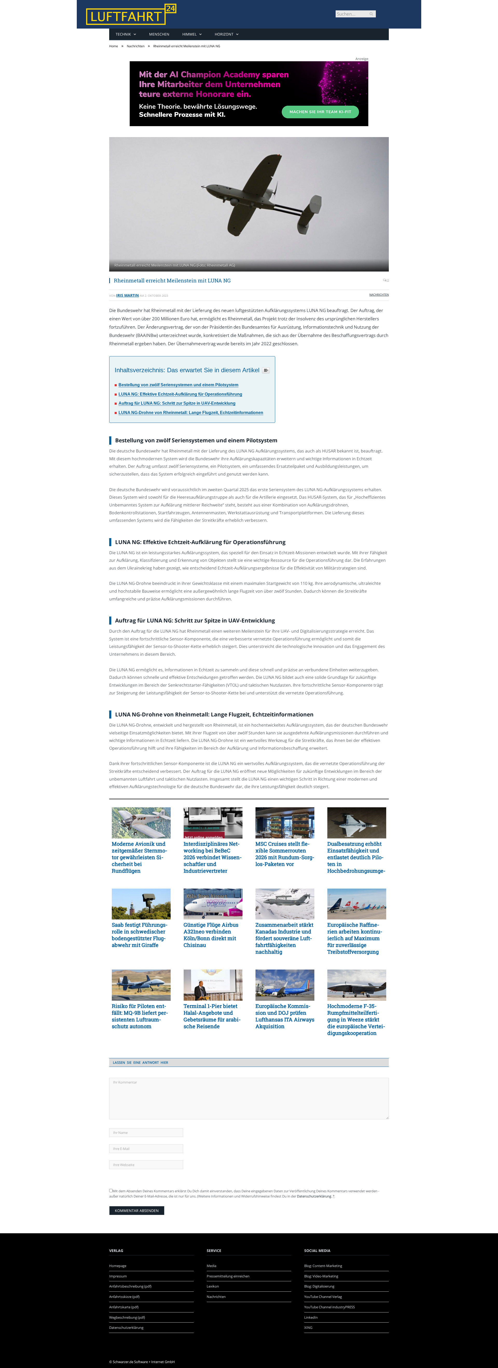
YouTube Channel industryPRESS (329, 1307)
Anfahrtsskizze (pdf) (124, 1296)
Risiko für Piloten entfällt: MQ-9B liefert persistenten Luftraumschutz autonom (140, 1016)
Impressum (118, 1276)
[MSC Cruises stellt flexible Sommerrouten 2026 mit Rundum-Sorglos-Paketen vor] (284, 822)
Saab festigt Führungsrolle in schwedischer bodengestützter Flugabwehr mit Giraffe (140, 934)
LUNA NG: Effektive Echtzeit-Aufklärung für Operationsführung (180, 394)
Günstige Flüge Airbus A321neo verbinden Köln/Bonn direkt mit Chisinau (211, 934)
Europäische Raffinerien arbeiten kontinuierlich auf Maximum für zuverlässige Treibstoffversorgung (354, 938)
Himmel (189, 34)
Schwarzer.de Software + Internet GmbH (144, 1361)
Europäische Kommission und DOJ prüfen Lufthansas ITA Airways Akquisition (284, 1016)
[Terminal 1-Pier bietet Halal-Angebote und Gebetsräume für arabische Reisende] (213, 985)
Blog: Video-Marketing (321, 1276)
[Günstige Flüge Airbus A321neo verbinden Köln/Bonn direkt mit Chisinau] (213, 904)
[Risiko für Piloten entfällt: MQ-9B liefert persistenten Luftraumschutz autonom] (141, 985)
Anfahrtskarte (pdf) (124, 1307)
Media (211, 1265)
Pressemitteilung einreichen (228, 1276)
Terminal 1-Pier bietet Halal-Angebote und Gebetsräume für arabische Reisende (212, 1016)
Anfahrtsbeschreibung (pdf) (130, 1286)
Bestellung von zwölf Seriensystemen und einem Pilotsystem (178, 385)
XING (308, 1327)
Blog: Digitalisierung (319, 1286)
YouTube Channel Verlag (323, 1296)
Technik (123, 34)
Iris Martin (127, 295)
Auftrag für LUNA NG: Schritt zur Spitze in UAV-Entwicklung (177, 403)
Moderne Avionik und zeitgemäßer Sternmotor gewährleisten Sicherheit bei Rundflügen (139, 857)
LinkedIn (311, 1317)
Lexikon (213, 1286)
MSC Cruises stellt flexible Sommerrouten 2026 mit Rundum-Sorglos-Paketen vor (284, 853)
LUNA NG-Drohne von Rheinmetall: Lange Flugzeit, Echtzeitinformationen (191, 412)
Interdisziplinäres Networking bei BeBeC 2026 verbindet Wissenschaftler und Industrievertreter (213, 857)
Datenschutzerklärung (314, 1196)
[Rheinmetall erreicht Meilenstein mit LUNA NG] (249, 205)
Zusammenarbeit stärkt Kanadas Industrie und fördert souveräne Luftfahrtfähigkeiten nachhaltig (284, 938)
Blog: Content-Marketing (323, 1265)
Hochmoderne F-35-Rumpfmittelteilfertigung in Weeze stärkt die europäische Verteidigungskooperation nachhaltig (356, 1019)
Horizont (224, 34)
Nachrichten (379, 294)
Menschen (159, 34)
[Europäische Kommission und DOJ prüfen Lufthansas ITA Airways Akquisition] (284, 985)
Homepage (117, 1265)
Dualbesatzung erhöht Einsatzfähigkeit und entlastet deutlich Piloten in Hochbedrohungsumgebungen (356, 857)
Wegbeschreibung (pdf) (127, 1317)
